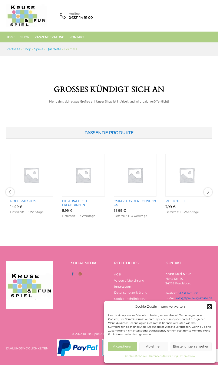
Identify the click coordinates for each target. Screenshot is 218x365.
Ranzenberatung (49, 37)
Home (10, 37)
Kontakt (77, 37)
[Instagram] (80, 274)
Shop (24, 37)
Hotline (74, 14)
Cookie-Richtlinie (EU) (130, 299)
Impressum (187, 356)
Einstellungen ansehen (191, 346)
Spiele (38, 49)
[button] (209, 306)
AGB (117, 274)
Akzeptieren (122, 346)
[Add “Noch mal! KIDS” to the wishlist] (36, 194)
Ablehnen (154, 346)
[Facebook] (72, 274)
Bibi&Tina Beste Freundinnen (75, 203)
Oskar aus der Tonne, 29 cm (135, 203)
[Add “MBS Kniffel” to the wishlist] (191, 194)
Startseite (13, 49)
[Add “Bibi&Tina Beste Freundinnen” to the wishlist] (88, 194)
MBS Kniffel (175, 201)
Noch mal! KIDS (23, 201)
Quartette (53, 49)
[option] (31, 190)
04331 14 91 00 (188, 293)
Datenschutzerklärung (163, 356)
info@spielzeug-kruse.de (194, 298)
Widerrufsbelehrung (129, 280)
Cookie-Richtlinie (136, 356)
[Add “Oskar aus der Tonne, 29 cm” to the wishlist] (140, 194)
